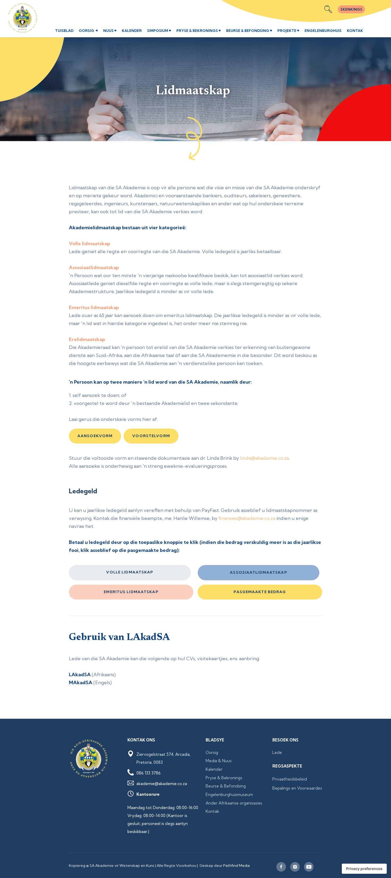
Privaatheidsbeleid (289, 779)
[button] (88, 31)
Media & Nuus (219, 760)
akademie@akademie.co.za (161, 783)
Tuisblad (64, 30)
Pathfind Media (236, 865)
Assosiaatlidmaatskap (258, 572)
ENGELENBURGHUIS (323, 30)
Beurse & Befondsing (226, 786)
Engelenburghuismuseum (229, 794)
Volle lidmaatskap (129, 572)
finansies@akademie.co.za (246, 518)
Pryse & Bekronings (224, 777)
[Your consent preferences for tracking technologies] (364, 869)
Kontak (212, 811)
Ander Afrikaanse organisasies (234, 803)
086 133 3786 (148, 773)
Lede (277, 752)
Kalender (214, 769)
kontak (355, 30)
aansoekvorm (95, 435)
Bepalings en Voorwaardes (297, 788)
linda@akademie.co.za (264, 458)
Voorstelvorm (151, 435)
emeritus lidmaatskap (131, 591)
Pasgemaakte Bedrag (260, 591)
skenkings (351, 9)
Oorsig (212, 752)
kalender (132, 30)
